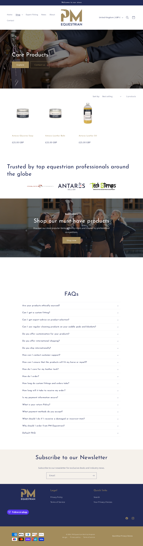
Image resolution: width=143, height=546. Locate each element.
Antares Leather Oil (88, 136)
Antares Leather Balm (55, 136)
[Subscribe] (93, 475)
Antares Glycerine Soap (22, 136)
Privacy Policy (56, 497)
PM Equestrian (77, 534)
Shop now (71, 240)
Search (97, 497)
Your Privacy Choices (103, 502)
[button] (19, 15)
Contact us (39, 64)
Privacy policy (75, 537)
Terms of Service (57, 502)
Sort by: (96, 96)
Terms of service (89, 537)
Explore (20, 64)
